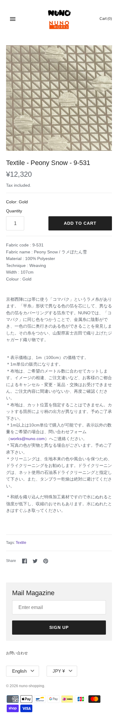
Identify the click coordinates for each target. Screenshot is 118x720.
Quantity (14, 210)
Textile (21, 543)
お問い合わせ (17, 653)
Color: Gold (17, 201)
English (19, 671)
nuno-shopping (31, 686)
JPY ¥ (59, 671)
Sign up (59, 627)
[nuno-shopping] (59, 19)
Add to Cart (80, 223)
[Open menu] (12, 19)
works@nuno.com (27, 438)
